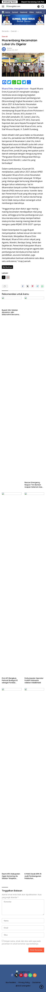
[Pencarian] (42, 7)
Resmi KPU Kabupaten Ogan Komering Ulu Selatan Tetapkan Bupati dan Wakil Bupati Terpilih (11, 876)
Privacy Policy (24, 982)
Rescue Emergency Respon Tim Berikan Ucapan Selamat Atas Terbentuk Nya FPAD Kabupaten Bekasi (33, 484)
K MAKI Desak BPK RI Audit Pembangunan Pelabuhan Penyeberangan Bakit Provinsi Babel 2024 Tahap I (33, 876)
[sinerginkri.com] (13, 6)
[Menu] (3, 6)
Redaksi (9, 48)
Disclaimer (36, 982)
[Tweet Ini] (27, 286)
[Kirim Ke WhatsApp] (42, 286)
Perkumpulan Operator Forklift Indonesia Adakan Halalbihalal (34, 680)
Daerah (5, 36)
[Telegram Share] (37, 286)
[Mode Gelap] (38, 7)
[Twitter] (17, 975)
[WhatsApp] (30, 975)
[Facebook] (12, 975)
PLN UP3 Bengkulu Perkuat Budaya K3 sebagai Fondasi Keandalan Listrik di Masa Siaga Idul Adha (11, 680)
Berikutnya (7, 267)
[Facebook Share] (23, 286)
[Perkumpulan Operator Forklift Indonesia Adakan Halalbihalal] (34, 584)
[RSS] (35, 975)
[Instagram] (26, 975)
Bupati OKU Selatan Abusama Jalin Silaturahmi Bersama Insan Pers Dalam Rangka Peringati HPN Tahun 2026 (11, 312)
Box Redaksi (11, 982)
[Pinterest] (21, 975)
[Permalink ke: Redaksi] (4, 49)
